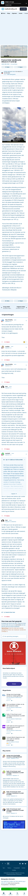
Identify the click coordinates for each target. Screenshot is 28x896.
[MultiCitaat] (2, 342)
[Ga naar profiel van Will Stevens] (4, 772)
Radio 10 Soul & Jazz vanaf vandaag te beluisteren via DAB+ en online (16, 715)
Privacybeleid (17, 868)
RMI (21, 459)
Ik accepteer (15, 889)
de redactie (18, 71)
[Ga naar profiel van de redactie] (2, 73)
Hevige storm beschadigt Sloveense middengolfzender (15, 695)
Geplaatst (15, 758)
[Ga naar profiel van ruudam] (2, 347)
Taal (4, 868)
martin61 (7, 453)
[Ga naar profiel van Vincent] (4, 809)
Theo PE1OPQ (9, 320)
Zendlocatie (7, 73)
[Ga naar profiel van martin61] (2, 454)
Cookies (14, 870)
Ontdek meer (3, 3)
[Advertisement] (14, 29)
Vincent (8, 813)
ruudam (7, 346)
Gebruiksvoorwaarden (13, 883)
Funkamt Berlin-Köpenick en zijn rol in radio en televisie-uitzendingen (16, 738)
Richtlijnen (13, 884)
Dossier (17, 742)
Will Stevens (9, 775)
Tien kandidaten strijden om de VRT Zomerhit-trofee (15, 705)
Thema (9, 868)
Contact (23, 868)
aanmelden (18, 625)
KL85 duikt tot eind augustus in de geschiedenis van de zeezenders (15, 727)
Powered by (14, 874)
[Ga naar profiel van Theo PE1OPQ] (2, 320)
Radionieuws (18, 697)
